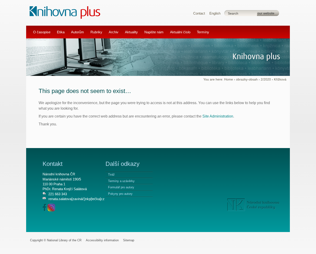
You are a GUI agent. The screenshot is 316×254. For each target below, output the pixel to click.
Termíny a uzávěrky (121, 181)
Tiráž (111, 174)
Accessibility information (102, 240)
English (214, 13)
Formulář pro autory (121, 187)
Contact (199, 13)
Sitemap (128, 240)
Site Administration (217, 116)
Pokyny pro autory (120, 193)
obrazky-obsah (247, 79)
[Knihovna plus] (65, 12)
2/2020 (266, 79)
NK (253, 204)
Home (228, 79)
